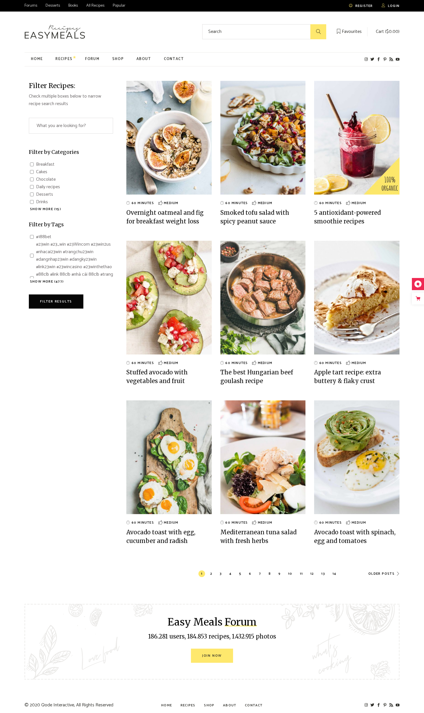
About (229, 705)
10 (290, 573)
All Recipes (95, 5)
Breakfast (45, 164)
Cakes (41, 172)
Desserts (53, 5)
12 (312, 573)
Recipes (188, 705)
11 (301, 573)
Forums (31, 5)
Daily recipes (48, 187)
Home (166, 705)
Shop (209, 705)
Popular (119, 5)
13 (323, 573)
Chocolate (46, 179)
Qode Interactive (57, 705)
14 (334, 573)
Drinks (42, 202)
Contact (253, 705)
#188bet (43, 237)
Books (73, 5)
